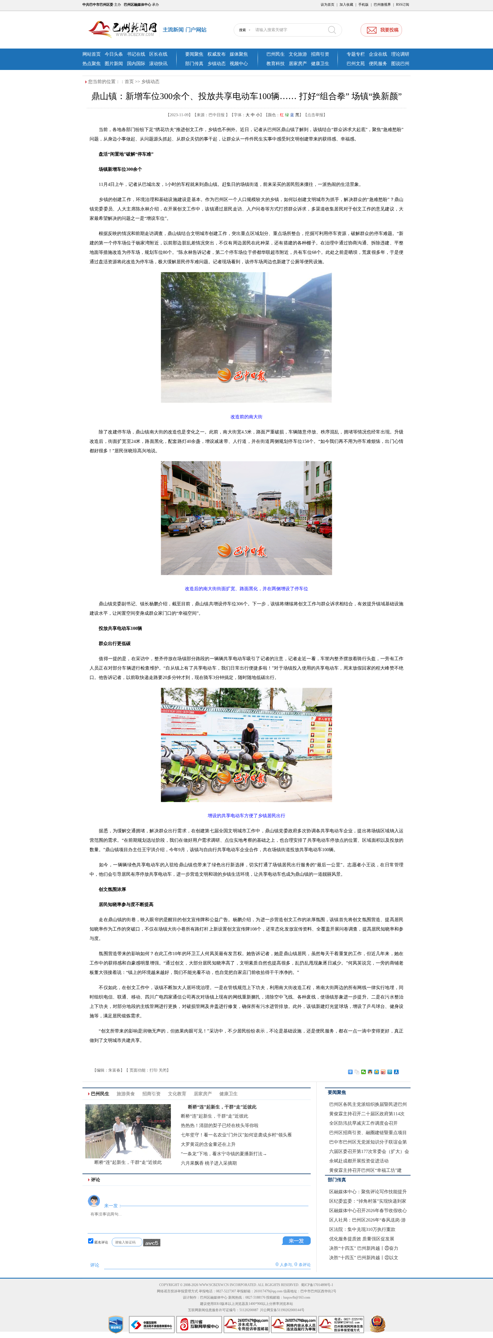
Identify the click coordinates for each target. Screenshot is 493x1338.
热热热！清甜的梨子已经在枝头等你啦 (219, 1125)
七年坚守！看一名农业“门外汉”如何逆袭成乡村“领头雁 (236, 1134)
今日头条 (114, 54)
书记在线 (136, 54)
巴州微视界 (382, 5)
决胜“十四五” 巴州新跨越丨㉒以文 (363, 1257)
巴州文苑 (356, 63)
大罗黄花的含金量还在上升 (208, 1144)
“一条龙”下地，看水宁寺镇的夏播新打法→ (224, 1153)
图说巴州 (400, 63)
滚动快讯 (158, 63)
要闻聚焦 (194, 54)
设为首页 (327, 5)
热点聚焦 (91, 63)
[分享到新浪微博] (383, 1072)
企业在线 (378, 54)
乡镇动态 (216, 63)
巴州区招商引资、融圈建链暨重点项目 (368, 1132)
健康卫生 (320, 63)
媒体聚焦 (239, 54)
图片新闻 (114, 63)
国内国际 (136, 63)
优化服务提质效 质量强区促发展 (361, 1238)
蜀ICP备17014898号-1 (317, 1285)
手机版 (363, 5)
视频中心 (239, 63)
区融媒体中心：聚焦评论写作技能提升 (368, 1191)
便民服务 (378, 63)
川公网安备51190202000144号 (282, 1310)
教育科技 (275, 63)
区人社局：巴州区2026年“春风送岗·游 (367, 1220)
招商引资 (320, 54)
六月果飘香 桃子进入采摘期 (209, 1163)
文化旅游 (298, 54)
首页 (129, 81)
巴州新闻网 (152, 30)
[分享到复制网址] (357, 1072)
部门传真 (194, 63)
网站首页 (91, 54)
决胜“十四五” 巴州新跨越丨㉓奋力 (363, 1248)
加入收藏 (346, 5)
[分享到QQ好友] (370, 1072)
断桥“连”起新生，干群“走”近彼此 (128, 1162)
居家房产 (298, 63)
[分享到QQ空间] (376, 1072)
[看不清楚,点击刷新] (151, 1242)
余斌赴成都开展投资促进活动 (359, 1160)
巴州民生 (275, 54)
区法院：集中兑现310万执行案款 (362, 1229)
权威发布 (216, 54)
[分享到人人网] (396, 1072)
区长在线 (158, 54)
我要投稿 (389, 29)
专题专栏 (356, 54)
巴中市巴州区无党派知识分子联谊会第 (368, 1142)
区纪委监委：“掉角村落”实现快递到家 (367, 1201)
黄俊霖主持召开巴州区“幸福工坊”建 (365, 1170)
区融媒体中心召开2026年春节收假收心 (368, 1210)
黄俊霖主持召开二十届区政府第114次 (367, 1113)
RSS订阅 (402, 5)
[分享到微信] (363, 1072)
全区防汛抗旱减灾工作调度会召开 (363, 1123)
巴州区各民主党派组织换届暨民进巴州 (368, 1104)
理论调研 (400, 54)
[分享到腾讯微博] (389, 1072)
